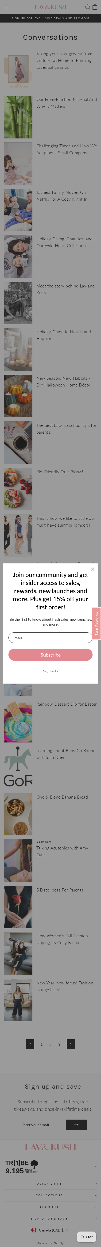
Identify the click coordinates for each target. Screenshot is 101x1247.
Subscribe (51, 655)
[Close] (92, 569)
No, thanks (50, 671)
